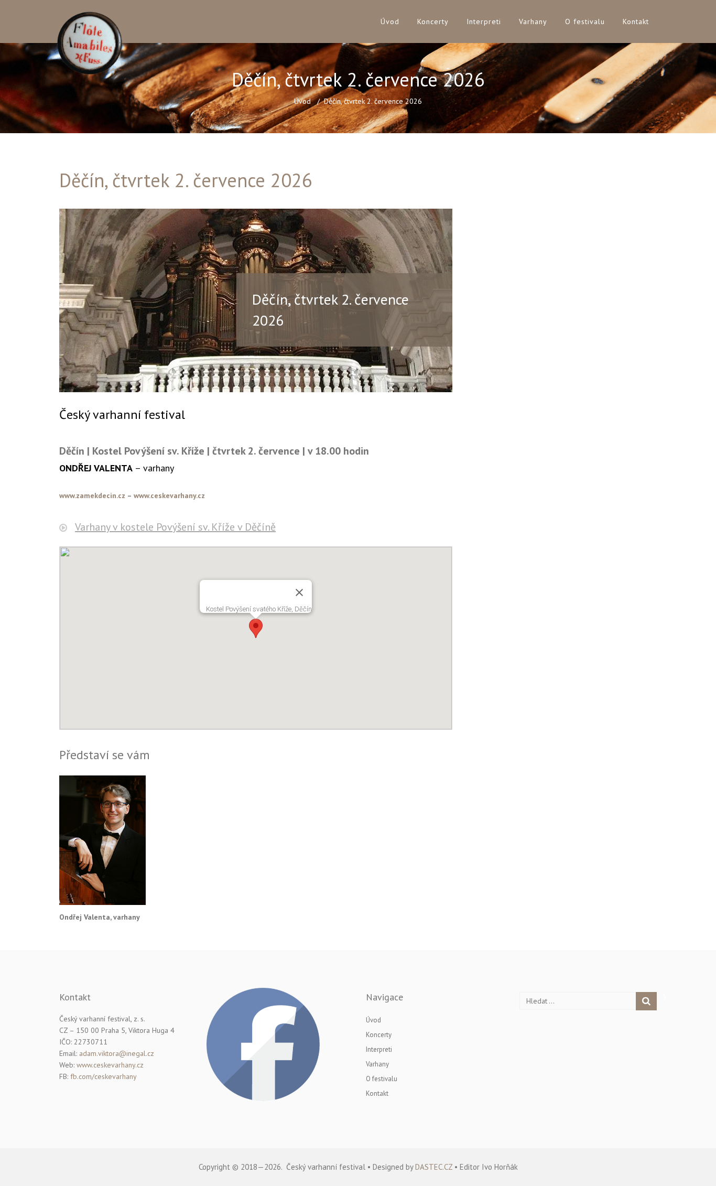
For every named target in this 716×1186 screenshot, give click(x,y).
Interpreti (484, 21)
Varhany (533, 21)
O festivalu (585, 21)
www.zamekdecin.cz (92, 495)
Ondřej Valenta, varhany (99, 917)
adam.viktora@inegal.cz (116, 1053)
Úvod (390, 21)
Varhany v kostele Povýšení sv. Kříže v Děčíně (175, 527)
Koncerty (433, 21)
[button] (256, 628)
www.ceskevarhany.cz (169, 495)
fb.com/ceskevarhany (103, 1076)
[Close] (299, 592)
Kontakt (636, 21)
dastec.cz (433, 1167)
